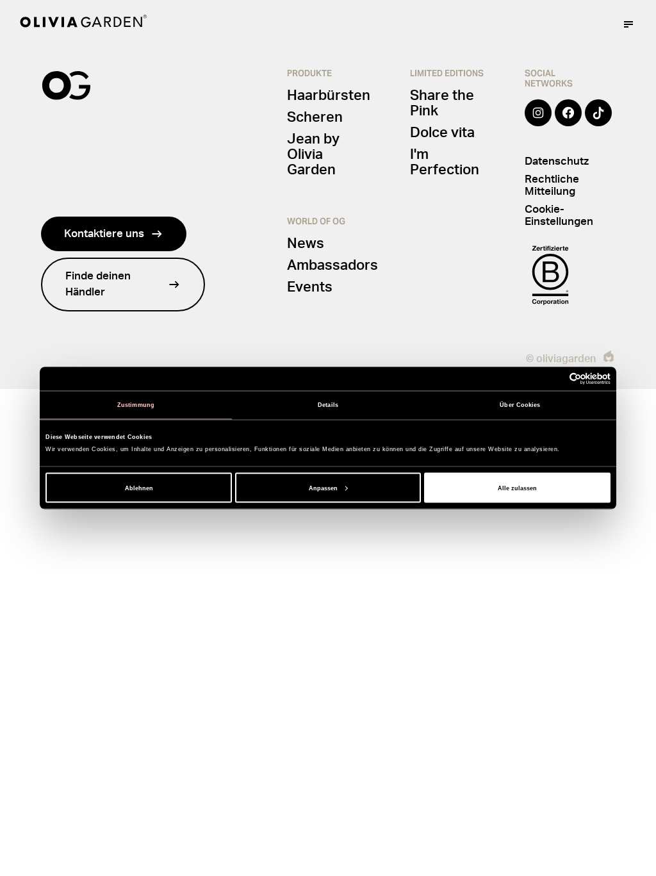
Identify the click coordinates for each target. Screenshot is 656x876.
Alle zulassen (517, 487)
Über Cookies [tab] (520, 405)
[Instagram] (538, 122)
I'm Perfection (444, 162)
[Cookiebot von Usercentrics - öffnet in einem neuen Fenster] (554, 378)
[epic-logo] (608, 358)
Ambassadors (332, 265)
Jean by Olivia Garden (313, 154)
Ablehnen (139, 487)
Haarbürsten (328, 95)
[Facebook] (568, 122)
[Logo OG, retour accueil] (83, 24)
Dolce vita (442, 133)
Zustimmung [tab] (135, 405)
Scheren (315, 117)
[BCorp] (550, 275)
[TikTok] (598, 122)
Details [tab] (328, 405)
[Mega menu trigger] (628, 24)
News (305, 243)
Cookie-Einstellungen (559, 215)
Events (309, 287)
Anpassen (323, 487)
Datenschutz (557, 161)
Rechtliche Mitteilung (552, 185)
